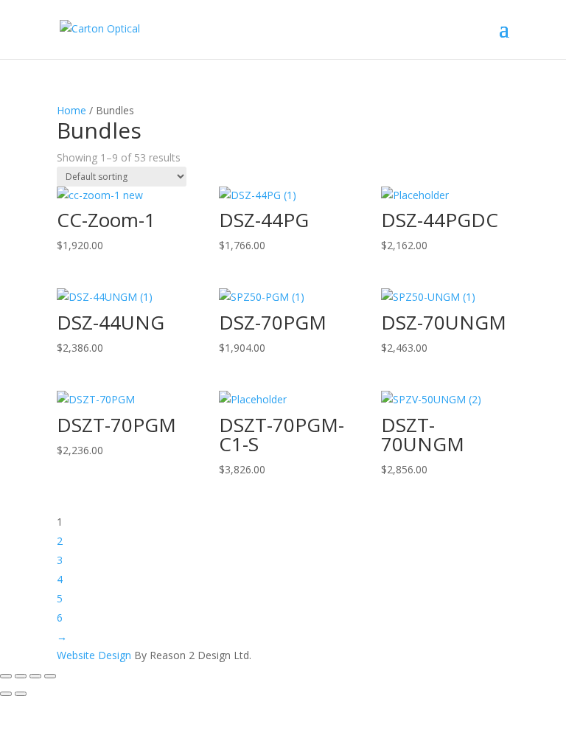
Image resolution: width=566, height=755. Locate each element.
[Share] (35, 676)
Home (71, 110)
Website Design (94, 655)
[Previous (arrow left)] (6, 694)
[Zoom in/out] (6, 676)
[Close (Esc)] (50, 676)
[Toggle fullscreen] (21, 676)
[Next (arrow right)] (21, 694)
